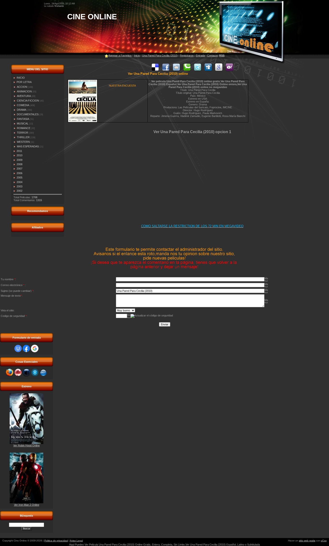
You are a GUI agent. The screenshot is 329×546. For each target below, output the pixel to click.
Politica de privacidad (56, 540)
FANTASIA (23, 118)
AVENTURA (24, 96)
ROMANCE (23, 128)
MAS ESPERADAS (28, 146)
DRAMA (21, 109)
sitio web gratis (307, 540)
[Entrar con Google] (35, 348)
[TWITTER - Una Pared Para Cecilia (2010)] (197, 70)
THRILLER (23, 137)
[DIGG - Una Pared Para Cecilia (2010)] (208, 70)
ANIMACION (24, 91)
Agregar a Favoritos (120, 55)
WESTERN (23, 141)
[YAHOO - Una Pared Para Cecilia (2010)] (229, 70)
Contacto (212, 55)
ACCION (22, 86)
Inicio (137, 55)
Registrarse (187, 55)
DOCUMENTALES (28, 114)
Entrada (200, 55)
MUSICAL (22, 123)
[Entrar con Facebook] (26, 348)
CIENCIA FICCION (28, 100)
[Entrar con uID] (18, 348)
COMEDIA (23, 105)
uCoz (324, 540)
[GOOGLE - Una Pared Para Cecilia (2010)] (219, 70)
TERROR (22, 132)
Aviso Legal (76, 540)
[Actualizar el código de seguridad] (152, 316)
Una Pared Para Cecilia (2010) (160, 55)
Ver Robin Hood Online (26, 445)
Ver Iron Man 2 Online (26, 504)
